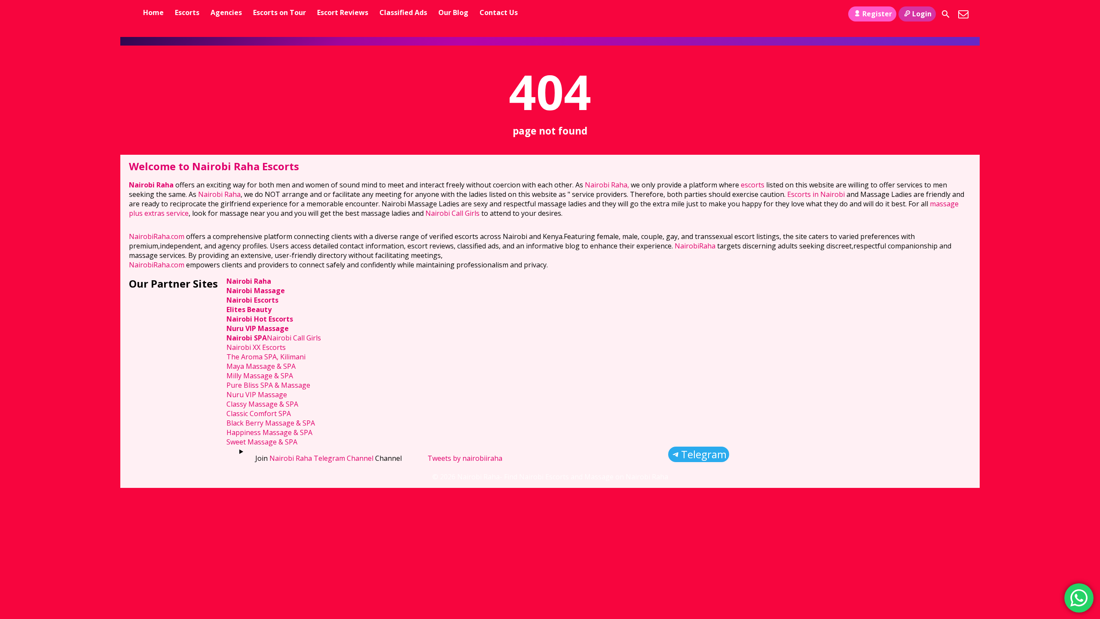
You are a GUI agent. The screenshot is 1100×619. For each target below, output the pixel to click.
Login (922, 13)
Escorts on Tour (279, 12)
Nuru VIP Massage (257, 328)
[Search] (945, 14)
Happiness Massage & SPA (269, 432)
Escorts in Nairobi (816, 194)
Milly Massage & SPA (259, 375)
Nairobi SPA (246, 338)
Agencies (226, 12)
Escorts (187, 12)
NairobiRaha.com (156, 236)
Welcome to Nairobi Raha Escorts (214, 166)
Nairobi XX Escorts (256, 347)
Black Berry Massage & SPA (270, 423)
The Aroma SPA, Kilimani (266, 357)
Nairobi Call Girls (452, 213)
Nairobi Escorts (252, 300)
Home (153, 12)
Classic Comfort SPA (258, 413)
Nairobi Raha (151, 185)
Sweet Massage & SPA (261, 442)
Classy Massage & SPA (262, 404)
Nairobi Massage (255, 290)
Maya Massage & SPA (261, 366)
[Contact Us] (963, 14)
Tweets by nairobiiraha (465, 458)
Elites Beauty (249, 309)
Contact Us (499, 12)
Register (877, 13)
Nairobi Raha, (607, 185)
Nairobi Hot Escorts (259, 319)
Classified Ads (403, 12)
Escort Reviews (342, 12)
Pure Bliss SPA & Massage (268, 385)
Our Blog (453, 12)
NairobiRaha (695, 246)
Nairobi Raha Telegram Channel (321, 458)
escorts (753, 185)
